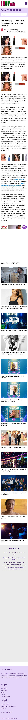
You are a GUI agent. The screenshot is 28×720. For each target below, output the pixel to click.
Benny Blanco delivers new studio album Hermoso (13, 541)
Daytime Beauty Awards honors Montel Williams (12, 376)
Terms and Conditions (8, 706)
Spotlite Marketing (13, 718)
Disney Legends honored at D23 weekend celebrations (13, 493)
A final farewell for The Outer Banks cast (13, 447)
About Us (4, 688)
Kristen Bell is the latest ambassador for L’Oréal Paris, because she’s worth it (13, 353)
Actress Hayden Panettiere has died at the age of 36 (13, 517)
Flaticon (3, 708)
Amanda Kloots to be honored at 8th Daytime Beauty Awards (12, 400)
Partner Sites (5, 696)
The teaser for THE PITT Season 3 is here (13, 284)
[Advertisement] (14, 245)
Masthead (4, 690)
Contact (3, 694)
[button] (26, 3)
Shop (2, 692)
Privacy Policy (5, 704)
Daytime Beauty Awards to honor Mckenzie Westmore (13, 424)
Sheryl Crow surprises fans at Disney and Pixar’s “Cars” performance (13, 470)
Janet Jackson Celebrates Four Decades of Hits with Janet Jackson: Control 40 (14, 307)
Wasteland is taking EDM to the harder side (14, 330)
